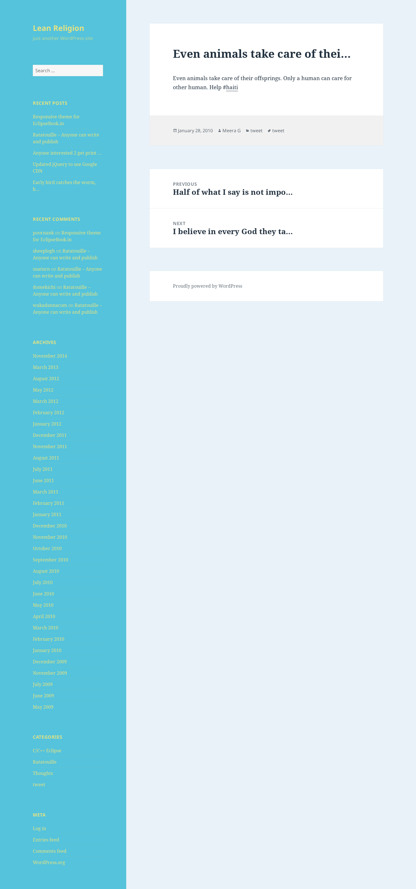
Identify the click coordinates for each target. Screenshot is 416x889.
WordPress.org (49, 862)
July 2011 (43, 469)
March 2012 (45, 401)
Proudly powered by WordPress (207, 286)
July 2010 (43, 582)
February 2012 (48, 412)
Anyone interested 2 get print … (67, 153)
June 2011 (43, 480)
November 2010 (50, 537)
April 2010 (44, 616)
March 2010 (45, 628)
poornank (43, 233)
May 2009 (43, 707)
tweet (39, 784)
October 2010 (47, 548)
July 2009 (43, 684)
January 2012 (47, 424)
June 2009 (43, 696)
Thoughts (43, 773)
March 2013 (45, 367)
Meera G (231, 130)
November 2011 (50, 446)
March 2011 (45, 492)
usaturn (41, 269)
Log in (39, 828)
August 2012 (46, 378)
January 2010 (47, 650)
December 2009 (50, 662)
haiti (232, 87)
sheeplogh (44, 251)
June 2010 (43, 594)
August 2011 (46, 458)
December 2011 (50, 435)
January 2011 (47, 514)
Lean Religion (58, 28)
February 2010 (48, 639)
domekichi (44, 287)
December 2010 (50, 526)
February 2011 (48, 503)
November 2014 (50, 356)
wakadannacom (50, 305)
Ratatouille (45, 762)
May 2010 (43, 605)
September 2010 (50, 560)
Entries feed (46, 840)
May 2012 (43, 390)
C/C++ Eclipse (47, 750)
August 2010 (46, 571)
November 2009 (50, 673)
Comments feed (50, 851)
